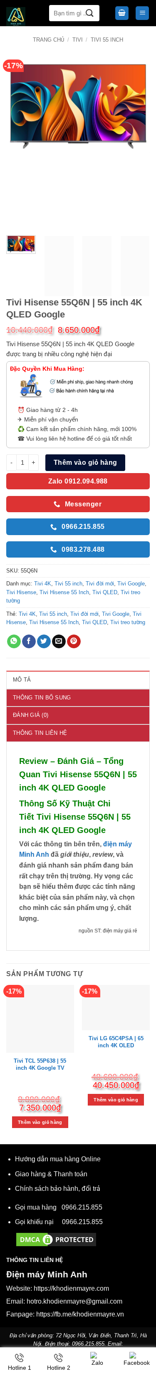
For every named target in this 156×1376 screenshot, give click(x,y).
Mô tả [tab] (22, 680)
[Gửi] (90, 13)
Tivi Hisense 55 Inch (64, 592)
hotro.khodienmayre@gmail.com (74, 1301)
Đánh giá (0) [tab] (30, 715)
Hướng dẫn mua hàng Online (58, 1159)
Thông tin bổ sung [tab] (42, 697)
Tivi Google (131, 583)
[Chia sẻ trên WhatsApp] (14, 642)
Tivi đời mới (100, 583)
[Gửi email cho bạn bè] (59, 642)
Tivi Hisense (21, 592)
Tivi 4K (42, 583)
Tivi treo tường (127, 622)
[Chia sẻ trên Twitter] (44, 642)
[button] (122, 13)
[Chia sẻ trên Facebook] (29, 642)
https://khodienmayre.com (71, 1288)
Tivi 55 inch (107, 40)
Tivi (77, 40)
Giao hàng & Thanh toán (51, 1174)
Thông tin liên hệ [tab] (40, 733)
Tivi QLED (104, 592)
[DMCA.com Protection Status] (56, 1239)
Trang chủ (48, 40)
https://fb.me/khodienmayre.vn (80, 1314)
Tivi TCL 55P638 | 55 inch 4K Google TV (40, 1064)
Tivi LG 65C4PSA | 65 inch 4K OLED (116, 1042)
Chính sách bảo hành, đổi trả (57, 1188)
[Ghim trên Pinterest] (74, 642)
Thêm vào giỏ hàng (85, 462)
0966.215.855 (82, 1207)
